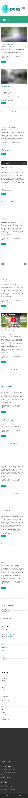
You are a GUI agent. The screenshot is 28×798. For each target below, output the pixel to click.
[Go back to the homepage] (10, 9)
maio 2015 (4, 650)
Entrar (3, 712)
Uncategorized (5, 700)
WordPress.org (5, 719)
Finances (14, 55)
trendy (10, 150)
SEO (13, 56)
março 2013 (4, 662)
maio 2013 (4, 657)
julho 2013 (4, 653)
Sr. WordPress (5, 629)
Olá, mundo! (4, 609)
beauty (3, 58)
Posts (4, 714)
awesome (4, 100)
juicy (8, 150)
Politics (10, 56)
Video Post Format (7, 330)
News (8, 56)
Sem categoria (5, 691)
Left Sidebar (5, 560)
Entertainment (9, 55)
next (25, 264)
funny (7, 58)
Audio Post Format (7, 167)
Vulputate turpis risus (8, 386)
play (3, 163)
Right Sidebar (5, 510)
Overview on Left (7, 86)
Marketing (4, 56)
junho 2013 (4, 655)
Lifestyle (18, 55)
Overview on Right (7, 44)
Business (4, 55)
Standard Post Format (9, 128)
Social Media (17, 56)
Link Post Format (7, 420)
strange (11, 100)
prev (2, 264)
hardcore (10, 58)
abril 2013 (4, 659)
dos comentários (7, 717)
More (3, 61)
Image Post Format (7, 218)
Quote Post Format (6, 611)
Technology (4, 57)
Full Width (4, 460)
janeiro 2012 (4, 664)
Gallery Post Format (8, 280)
